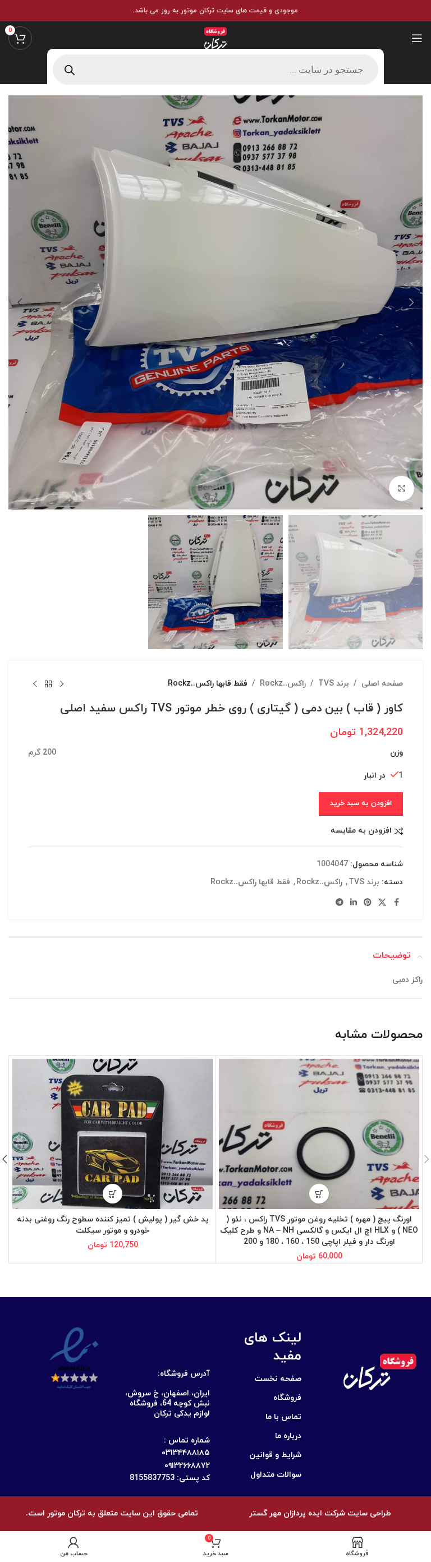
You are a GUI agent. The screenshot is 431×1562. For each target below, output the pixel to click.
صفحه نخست (277, 1378)
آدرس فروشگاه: (184, 1373)
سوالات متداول (275, 1474)
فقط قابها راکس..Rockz (207, 683)
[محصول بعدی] (35, 684)
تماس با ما (283, 1417)
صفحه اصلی (382, 683)
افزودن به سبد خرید (361, 803)
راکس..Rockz (283, 683)
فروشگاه (287, 1398)
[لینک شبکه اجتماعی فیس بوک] (396, 903)
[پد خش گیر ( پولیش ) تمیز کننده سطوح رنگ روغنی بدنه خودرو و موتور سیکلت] (112, 1134)
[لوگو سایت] (215, 37)
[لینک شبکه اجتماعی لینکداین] (353, 903)
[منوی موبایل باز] (417, 38)
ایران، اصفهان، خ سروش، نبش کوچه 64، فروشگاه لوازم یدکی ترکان (167, 1403)
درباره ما (288, 1436)
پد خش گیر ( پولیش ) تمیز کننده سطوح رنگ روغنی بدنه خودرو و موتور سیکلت (113, 1225)
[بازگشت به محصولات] (48, 684)
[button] (411, 302)
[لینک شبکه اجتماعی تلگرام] (339, 903)
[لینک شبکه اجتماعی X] (382, 903)
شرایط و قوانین (275, 1455)
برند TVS (333, 683)
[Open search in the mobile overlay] (215, 69)
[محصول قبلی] (61, 684)
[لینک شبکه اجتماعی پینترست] (367, 903)
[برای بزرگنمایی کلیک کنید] (401, 488)
